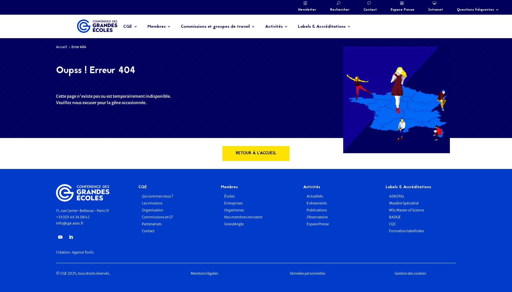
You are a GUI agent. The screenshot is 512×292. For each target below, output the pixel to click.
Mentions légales (204, 273)
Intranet (435, 10)
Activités (274, 26)
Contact (370, 10)
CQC (392, 224)
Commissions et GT (157, 217)
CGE (127, 26)
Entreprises (233, 203)
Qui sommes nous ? (157, 196)
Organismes (234, 210)
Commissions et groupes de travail (215, 26)
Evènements (317, 203)
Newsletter (307, 10)
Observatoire (317, 217)
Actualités (315, 196)
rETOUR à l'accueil (256, 153)
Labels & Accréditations (322, 26)
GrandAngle (234, 224)
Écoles (229, 196)
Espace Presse (402, 10)
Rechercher (340, 10)
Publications (317, 210)
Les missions (152, 203)
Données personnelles (307, 273)
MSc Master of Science (406, 210)
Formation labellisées (406, 231)
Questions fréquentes (475, 10)
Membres (156, 26)
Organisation (153, 210)
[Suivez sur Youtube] (60, 237)
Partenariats (152, 224)
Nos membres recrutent (243, 217)
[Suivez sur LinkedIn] (71, 237)
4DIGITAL (397, 196)
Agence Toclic (83, 252)
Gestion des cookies (410, 273)
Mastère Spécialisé (404, 203)
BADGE (395, 217)
